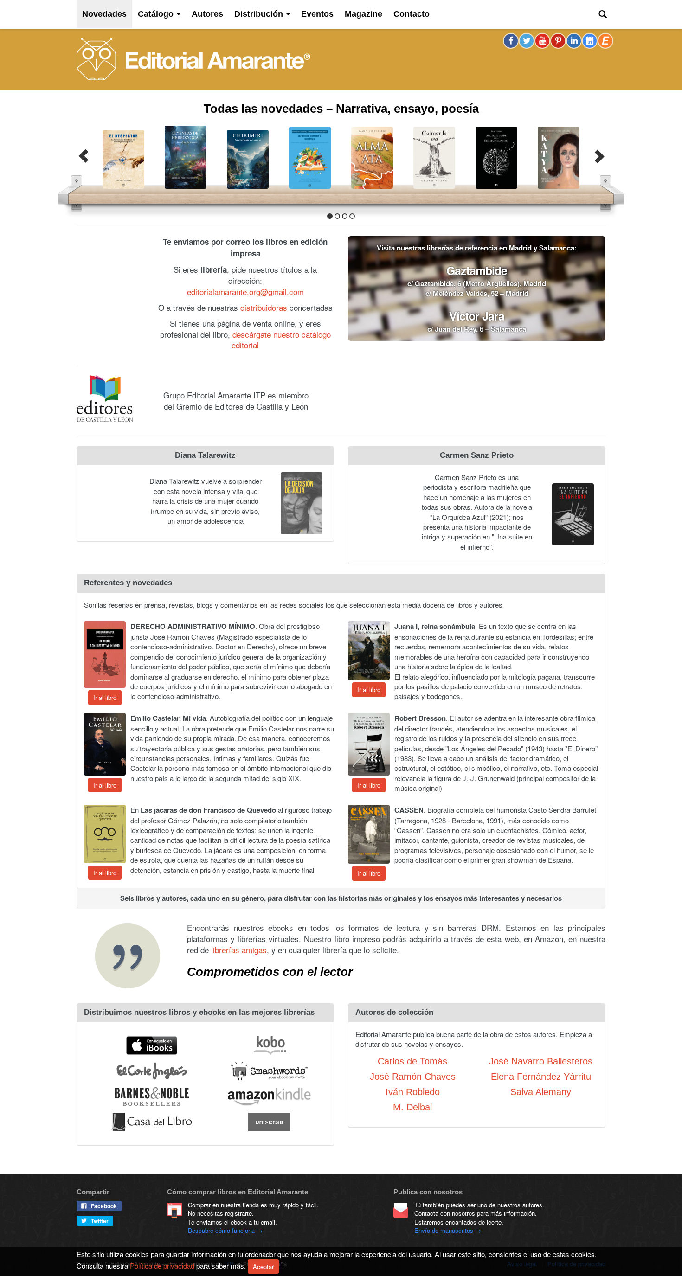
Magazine (363, 14)
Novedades (104, 14)
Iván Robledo (413, 1091)
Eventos (317, 14)
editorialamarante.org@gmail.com (245, 290)
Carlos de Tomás (412, 1060)
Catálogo (157, 14)
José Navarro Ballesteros (540, 1060)
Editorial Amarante (193, 59)
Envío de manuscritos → (447, 1230)
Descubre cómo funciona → (225, 1230)
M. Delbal (412, 1106)
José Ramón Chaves (413, 1076)
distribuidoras (263, 306)
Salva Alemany (540, 1091)
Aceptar (263, 1266)
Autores (207, 14)
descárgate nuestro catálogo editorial (281, 338)
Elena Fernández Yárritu (541, 1076)
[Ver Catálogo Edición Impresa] (114, 284)
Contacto (411, 14)
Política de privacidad (162, 1265)
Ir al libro (104, 696)
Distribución (259, 14)
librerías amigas (239, 949)
